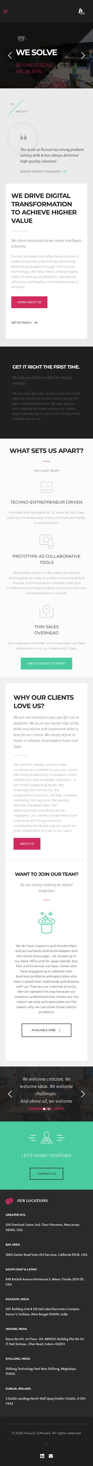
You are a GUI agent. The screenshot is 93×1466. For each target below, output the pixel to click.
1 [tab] (44, 1109)
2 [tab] (49, 1109)
